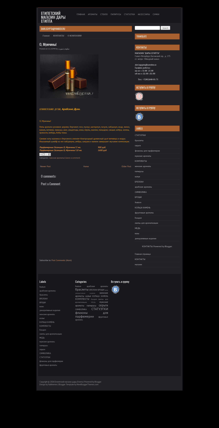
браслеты (139, 140)
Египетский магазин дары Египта (53, 17)
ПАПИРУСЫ (116, 14)
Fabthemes (52, 384)
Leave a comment (72, 158)
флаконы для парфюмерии (147, 150)
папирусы (139, 171)
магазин (138, 264)
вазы (137, 233)
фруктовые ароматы (144, 212)
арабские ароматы (143, 186)
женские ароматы (143, 166)
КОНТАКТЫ (58, 35)
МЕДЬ (137, 228)
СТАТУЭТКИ (129, 14)
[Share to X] (46, 154)
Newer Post (45, 166)
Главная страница (143, 254)
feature (138, 202)
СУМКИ (156, 14)
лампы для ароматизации (146, 223)
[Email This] (40, 154)
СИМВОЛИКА (141, 192)
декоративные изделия (145, 238)
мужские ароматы (56, 158)
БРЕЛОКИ (139, 181)
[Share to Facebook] (49, 154)
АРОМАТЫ (92, 14)
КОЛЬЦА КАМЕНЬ (142, 207)
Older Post (126, 166)
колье (137, 176)
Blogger (168, 246)
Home (86, 166)
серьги (138, 145)
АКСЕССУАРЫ (144, 14)
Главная (46, 35)
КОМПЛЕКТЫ (141, 161)
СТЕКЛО (104, 14)
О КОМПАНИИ (74, 36)
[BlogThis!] (43, 154)
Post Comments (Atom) (62, 260)
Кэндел (138, 218)
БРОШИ (138, 197)
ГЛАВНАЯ (81, 14)
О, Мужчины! (48, 44)
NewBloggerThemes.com (87, 384)
